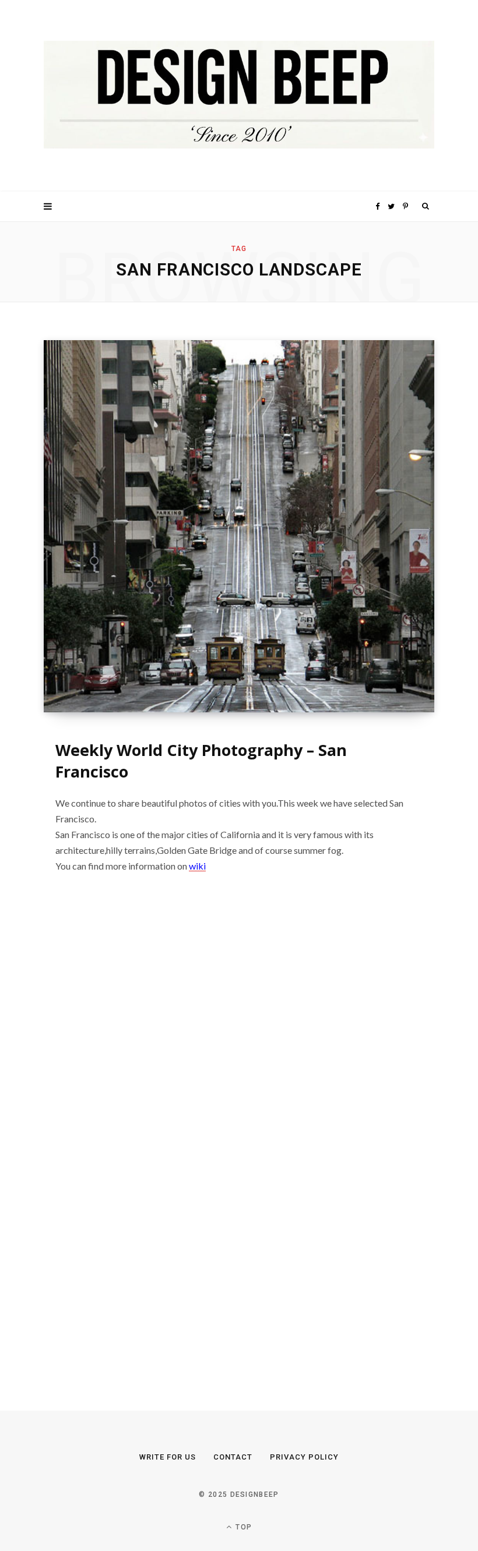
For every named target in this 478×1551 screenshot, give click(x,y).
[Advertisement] (131, 1144)
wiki (197, 865)
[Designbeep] (239, 96)
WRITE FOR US (167, 1457)
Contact (232, 1457)
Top (242, 1527)
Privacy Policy (304, 1457)
